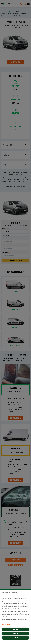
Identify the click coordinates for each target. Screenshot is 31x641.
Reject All (15, 633)
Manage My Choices (15, 637)
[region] (15, 615)
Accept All (15, 629)
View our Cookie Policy (8, 624)
